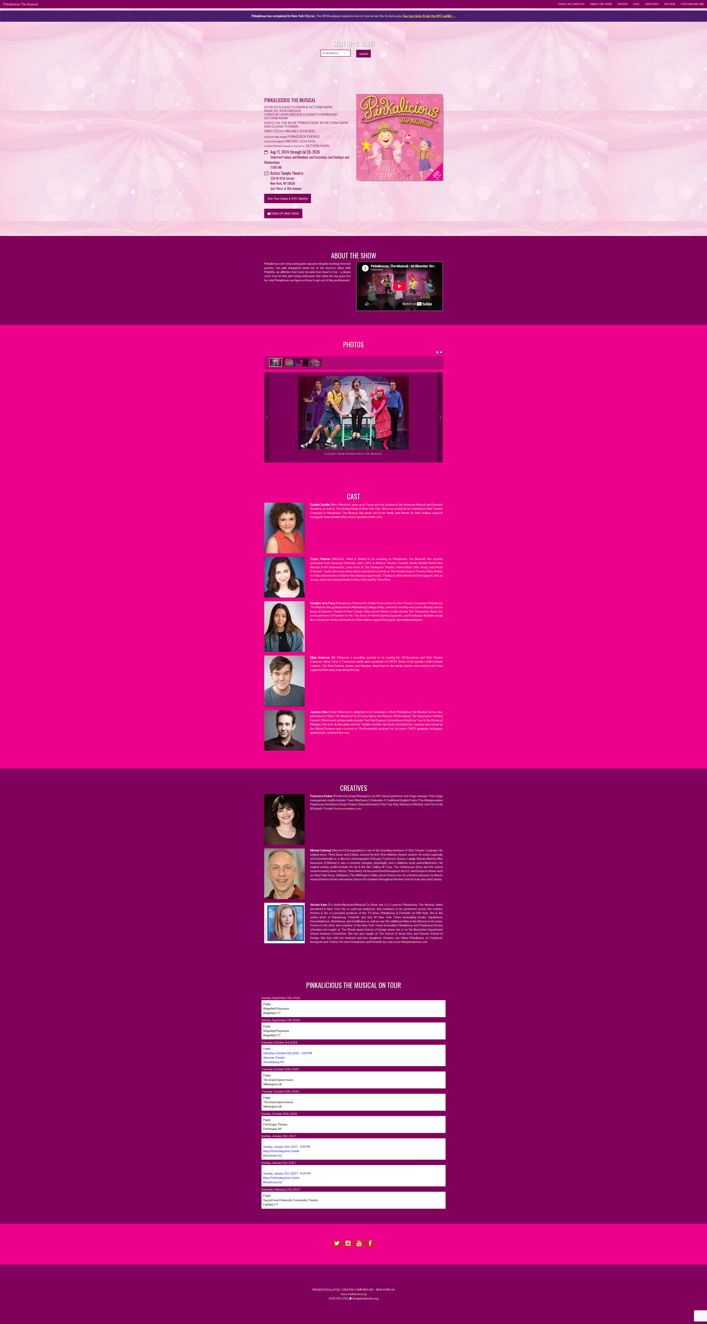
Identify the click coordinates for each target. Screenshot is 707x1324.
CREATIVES (652, 4)
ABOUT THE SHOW (601, 4)
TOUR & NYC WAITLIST (571, 4)
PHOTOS (623, 4)
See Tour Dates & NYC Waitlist (288, 198)
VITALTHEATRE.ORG (692, 4)
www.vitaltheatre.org (354, 1294)
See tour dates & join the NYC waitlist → (429, 16)
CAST (636, 4)
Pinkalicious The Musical (20, 4)
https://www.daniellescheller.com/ (361, 517)
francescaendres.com (347, 808)
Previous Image (266, 417)
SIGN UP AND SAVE (284, 213)
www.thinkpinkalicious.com (411, 942)
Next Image (440, 417)
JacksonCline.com (338, 733)
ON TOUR (669, 4)
